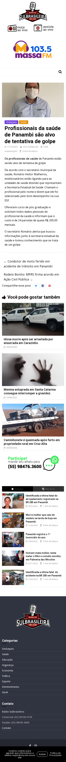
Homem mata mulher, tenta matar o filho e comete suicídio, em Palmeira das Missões (43, 556)
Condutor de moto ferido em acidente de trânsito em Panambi (28, 263)
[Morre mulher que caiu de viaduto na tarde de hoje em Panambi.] (14, 512)
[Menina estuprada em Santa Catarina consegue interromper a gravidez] (33, 355)
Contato (6, 728)
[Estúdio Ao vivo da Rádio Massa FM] (33, 34)
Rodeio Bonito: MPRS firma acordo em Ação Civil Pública (31, 276)
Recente (50, 489)
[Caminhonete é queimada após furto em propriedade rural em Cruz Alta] (33, 406)
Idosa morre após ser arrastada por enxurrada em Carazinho (28, 341)
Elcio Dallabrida (31, 146)
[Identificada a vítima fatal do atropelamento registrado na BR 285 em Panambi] (14, 493)
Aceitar (42, 754)
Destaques (11, 122)
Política (6, 676)
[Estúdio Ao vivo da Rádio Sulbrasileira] (46, 26)
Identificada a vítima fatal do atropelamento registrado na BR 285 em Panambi (42, 499)
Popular (19, 489)
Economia (7, 670)
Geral (5, 692)
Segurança (8, 665)
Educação (7, 659)
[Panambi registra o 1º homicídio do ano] (14, 532)
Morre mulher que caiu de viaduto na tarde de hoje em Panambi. (41, 518)
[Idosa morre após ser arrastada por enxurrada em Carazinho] (33, 305)
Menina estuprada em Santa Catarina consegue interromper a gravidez (30, 391)
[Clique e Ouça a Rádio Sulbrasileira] (20, 26)
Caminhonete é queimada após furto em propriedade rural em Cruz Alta (32, 442)
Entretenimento (10, 686)
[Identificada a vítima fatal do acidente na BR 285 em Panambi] (14, 569)
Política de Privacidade (55, 754)
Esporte (6, 681)
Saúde (24, 122)
